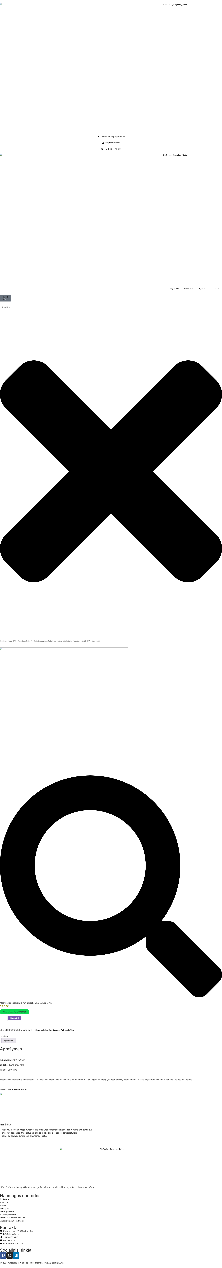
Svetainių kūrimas (51, 1263)
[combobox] (111, 307)
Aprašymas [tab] (8, 1040)
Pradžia (3, 641)
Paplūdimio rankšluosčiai (41, 641)
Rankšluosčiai (23, 641)
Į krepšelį (14, 1018)
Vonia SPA (12, 641)
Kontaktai (215, 288)
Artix (61, 1263)
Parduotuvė (188, 288)
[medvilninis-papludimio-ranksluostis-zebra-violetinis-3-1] (64, 649)
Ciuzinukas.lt (13, 1263)
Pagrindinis (174, 288)
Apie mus (202, 288)
